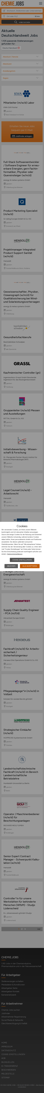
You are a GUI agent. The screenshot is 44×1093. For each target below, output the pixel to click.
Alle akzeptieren (30, 566)
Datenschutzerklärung (14, 554)
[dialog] (22, 546)
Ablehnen (11, 566)
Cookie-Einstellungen (22, 560)
